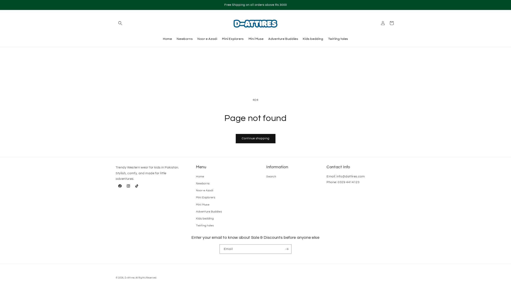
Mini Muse (202, 204)
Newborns (203, 183)
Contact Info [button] (338, 167)
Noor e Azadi (204, 190)
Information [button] (277, 167)
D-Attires (130, 278)
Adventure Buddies (209, 211)
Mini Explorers (205, 197)
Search (271, 176)
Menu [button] (201, 167)
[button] (120, 23)
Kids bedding (205, 218)
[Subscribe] (286, 249)
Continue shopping (255, 138)
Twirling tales (205, 225)
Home (200, 176)
